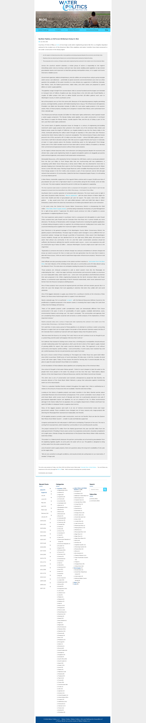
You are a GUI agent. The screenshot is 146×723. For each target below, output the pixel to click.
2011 (43, 573)
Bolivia (60, 511)
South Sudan (61, 661)
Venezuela (61, 703)
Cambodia (60, 518)
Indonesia (60, 567)
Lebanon (60, 592)
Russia (60, 648)
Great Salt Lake (79, 517)
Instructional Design (92, 30)
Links (75, 584)
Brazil (59, 516)
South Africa (61, 659)
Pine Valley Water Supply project (55, 208)
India (59, 565)
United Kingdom (62, 695)
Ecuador (60, 545)
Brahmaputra (78, 497)
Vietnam (60, 705)
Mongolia (60, 607)
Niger (59, 622)
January (44, 517)
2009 (43, 580)
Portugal (60, 641)
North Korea (61, 627)
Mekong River (78, 527)
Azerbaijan (61, 503)
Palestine (60, 631)
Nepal (59, 618)
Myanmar (60, 614)
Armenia (60, 498)
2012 (43, 569)
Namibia (60, 616)
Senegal (60, 652)
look (57, 45)
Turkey (60, 682)
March (44, 509)
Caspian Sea (78, 500)
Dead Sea (77, 508)
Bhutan (60, 509)
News (75, 582)
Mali (59, 603)
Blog (106, 30)
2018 (43, 547)
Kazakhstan (61, 582)
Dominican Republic (63, 543)
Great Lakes (78, 514)
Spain (59, 663)
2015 (43, 558)
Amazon (77, 491)
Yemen (60, 708)
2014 (43, 562)
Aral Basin (77, 493)
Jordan (60, 580)
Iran (59, 569)
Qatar (59, 644)
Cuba (59, 535)
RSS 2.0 (59, 469)
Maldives (60, 601)
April (43, 506)
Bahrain (60, 505)
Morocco (60, 609)
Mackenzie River (79, 525)
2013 (43, 565)
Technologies (77, 568)
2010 (43, 577)
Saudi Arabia (61, 650)
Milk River (77, 529)
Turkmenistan (61, 684)
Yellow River (78, 566)
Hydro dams (78, 576)
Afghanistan (61, 490)
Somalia (60, 656)
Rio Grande (78, 553)
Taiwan (60, 669)
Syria (59, 667)
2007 (42, 588)
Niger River (78, 534)
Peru (59, 637)
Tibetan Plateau (79, 555)
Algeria (60, 494)
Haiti (59, 562)
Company (58, 30)
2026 (42, 490)
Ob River (77, 542)
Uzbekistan (61, 701)
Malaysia (60, 599)
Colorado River (84, 467)
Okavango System (80, 546)
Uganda (60, 691)
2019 (43, 543)
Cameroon (61, 520)
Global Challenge (43, 30)
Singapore (60, 654)
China (59, 530)
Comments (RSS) (95, 500)
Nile (76, 540)
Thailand (60, 676)
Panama (60, 633)
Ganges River (78, 512)
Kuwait (60, 586)
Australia (60, 501)
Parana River (78, 549)
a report (69, 300)
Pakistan (60, 629)
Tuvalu (60, 686)
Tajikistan (60, 671)
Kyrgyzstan (61, 588)
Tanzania (60, 673)
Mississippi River (79, 532)
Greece (60, 556)
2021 (43, 535)
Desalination (78, 569)
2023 (43, 528)
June (43, 499)
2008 (43, 584)
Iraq (59, 571)
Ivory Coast (61, 577)
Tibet (59, 678)
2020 (43, 539)
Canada (60, 524)
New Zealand (61, 620)
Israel (59, 573)
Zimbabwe (61, 712)
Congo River (78, 504)
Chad (59, 526)
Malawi (60, 597)
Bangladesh (61, 507)
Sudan (59, 665)
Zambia (60, 710)
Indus (76, 519)
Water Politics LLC (54, 719)
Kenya (59, 584)
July (43, 495)
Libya (59, 595)
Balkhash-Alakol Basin (81, 495)
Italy (59, 575)
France (60, 552)
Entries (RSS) (94, 498)
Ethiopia (60, 550)
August (44, 492)
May (43, 502)
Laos (59, 590)
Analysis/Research (74, 30)
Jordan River (78, 521)
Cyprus (60, 537)
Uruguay (60, 699)
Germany (60, 554)
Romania (60, 646)
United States (92, 467)
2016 (43, 554)
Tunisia (60, 680)
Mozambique (61, 612)
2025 (43, 520)
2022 (43, 532)
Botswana (60, 513)
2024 (43, 524)
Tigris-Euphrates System (81, 557)
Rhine (76, 551)
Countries (59, 488)
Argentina (60, 496)
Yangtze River (78, 564)
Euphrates (77, 510)
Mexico (60, 605)
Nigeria (60, 624)
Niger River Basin (79, 538)
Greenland (61, 558)
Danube (77, 506)
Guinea (60, 560)
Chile (59, 528)
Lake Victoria (78, 523)
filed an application (71, 195)
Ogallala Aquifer (79, 544)
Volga (76, 561)
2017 (43, 550)
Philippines (61, 639)
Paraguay (60, 635)
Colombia (60, 533)
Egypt (59, 548)
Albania (60, 492)
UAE (59, 688)
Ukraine (60, 693)
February (44, 513)
